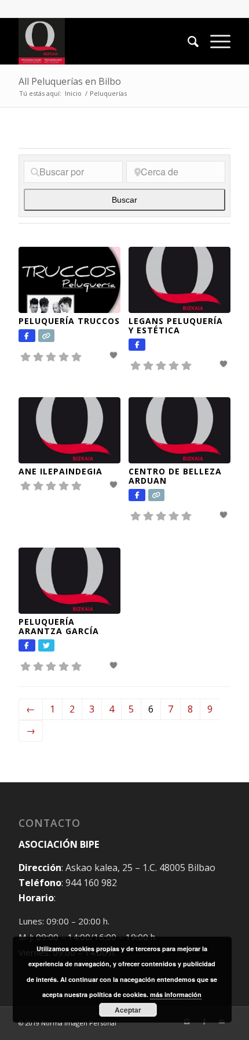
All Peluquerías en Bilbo (70, 81)
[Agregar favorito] (114, 355)
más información (176, 994)
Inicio (73, 93)
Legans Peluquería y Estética (176, 325)
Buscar (137, 199)
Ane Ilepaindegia (60, 471)
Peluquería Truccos (69, 320)
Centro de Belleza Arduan (175, 475)
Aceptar (128, 1010)
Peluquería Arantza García (59, 626)
